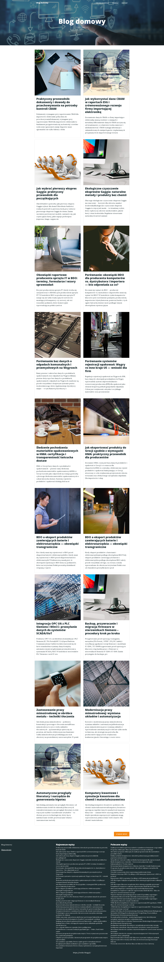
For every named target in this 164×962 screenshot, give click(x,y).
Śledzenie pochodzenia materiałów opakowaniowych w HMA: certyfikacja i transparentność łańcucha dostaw (80, 881)
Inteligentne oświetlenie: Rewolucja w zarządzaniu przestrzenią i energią (134, 925)
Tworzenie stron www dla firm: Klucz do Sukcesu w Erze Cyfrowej (132, 944)
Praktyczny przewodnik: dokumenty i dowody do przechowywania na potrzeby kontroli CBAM (81, 848)
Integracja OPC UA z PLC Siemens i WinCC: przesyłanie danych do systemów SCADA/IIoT (81, 898)
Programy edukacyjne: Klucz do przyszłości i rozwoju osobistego (132, 849)
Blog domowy (42, 3)
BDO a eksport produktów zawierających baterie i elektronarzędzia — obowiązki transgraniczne (79, 889)
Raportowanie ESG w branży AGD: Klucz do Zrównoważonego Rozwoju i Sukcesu (134, 940)
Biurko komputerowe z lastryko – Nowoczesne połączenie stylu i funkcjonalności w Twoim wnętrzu (132, 863)
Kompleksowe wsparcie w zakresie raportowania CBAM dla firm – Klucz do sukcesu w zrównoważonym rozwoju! (135, 891)
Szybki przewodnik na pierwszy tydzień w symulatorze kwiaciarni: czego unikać (136, 847)
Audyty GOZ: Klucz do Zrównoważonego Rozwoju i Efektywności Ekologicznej (136, 911)
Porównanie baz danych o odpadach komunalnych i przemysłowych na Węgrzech (79, 873)
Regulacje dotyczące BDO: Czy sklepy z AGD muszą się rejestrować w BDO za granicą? (136, 875)
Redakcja (115, 3)
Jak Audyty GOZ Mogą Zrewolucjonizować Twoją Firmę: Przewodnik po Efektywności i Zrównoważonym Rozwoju (134, 914)
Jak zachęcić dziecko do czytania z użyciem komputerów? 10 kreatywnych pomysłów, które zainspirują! (135, 934)
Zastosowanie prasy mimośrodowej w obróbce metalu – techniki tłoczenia (80, 905)
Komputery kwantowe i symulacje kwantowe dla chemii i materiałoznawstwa (81, 911)
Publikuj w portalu (102, 3)
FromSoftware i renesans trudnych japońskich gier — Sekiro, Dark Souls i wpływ (80, 930)
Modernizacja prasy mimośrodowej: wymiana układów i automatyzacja (79, 907)
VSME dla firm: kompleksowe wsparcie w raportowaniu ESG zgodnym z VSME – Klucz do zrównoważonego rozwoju (136, 904)
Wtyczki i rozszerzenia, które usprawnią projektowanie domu (131, 872)
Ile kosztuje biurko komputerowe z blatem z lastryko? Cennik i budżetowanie (135, 866)
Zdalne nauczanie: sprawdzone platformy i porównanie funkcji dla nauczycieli (81, 917)
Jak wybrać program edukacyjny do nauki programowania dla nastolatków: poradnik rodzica (135, 853)
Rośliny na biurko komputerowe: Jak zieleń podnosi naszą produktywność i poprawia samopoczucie (135, 857)
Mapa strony (6, 850)
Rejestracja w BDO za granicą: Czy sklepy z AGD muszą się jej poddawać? (134, 878)
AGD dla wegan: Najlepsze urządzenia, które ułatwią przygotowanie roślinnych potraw (136, 881)
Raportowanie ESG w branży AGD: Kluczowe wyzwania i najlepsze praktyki (135, 937)
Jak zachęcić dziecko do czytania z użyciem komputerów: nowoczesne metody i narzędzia (137, 930)
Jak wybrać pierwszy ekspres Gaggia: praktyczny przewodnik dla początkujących (77, 857)
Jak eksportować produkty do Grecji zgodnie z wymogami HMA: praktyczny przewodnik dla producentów (80, 885)
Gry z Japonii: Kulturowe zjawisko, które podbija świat (73, 927)
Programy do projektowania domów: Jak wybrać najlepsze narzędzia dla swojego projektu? (134, 869)
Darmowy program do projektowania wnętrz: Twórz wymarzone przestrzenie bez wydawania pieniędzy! (82, 934)
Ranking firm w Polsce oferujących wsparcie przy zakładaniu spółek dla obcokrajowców (79, 924)
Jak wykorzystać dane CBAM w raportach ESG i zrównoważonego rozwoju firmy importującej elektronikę (80, 853)
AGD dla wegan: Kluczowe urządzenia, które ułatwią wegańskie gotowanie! (135, 884)
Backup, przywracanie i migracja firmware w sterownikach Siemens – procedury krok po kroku (78, 902)
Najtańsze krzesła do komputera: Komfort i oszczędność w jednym (78, 919)
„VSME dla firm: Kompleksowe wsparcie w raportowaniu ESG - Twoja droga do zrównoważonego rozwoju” (136, 908)
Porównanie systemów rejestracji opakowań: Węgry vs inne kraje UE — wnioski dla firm (82, 877)
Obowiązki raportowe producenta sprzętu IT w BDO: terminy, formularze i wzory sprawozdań (80, 865)
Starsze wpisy (121, 834)
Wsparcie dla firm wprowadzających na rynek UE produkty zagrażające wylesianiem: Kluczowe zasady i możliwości (134, 900)
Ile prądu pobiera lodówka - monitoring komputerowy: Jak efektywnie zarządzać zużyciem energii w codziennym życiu (133, 918)
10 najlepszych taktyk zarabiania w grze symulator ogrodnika (76, 944)
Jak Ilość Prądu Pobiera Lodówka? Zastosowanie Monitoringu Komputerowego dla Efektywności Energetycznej (136, 922)
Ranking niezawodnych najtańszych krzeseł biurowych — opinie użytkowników (81, 921)
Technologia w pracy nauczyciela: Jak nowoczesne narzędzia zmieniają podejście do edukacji (79, 914)
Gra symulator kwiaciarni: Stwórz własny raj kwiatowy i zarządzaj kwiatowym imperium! (81, 947)
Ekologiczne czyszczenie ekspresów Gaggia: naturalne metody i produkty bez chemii (81, 861)
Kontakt (125, 3)
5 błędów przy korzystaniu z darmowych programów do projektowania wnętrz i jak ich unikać (82, 938)
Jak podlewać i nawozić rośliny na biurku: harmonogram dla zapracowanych (135, 860)
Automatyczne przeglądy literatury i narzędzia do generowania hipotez (79, 909)
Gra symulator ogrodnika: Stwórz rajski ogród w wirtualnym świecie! (78, 941)
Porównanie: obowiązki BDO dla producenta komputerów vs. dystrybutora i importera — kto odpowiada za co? (80, 869)
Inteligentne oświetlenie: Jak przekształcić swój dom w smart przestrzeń (135, 927)
